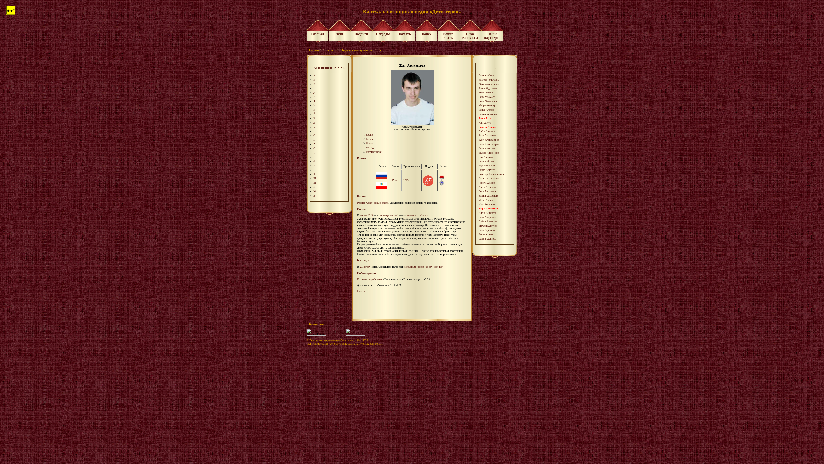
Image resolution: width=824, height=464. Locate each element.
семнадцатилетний (388, 215)
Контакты (470, 38)
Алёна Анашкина (488, 187)
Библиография (374, 151)
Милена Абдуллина (489, 79)
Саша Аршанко (487, 230)
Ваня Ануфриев (487, 217)
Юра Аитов (485, 122)
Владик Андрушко (488, 195)
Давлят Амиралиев (489, 178)
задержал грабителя (417, 215)
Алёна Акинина (487, 131)
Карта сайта (316, 323)
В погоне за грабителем (370, 279)
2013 (406, 180)
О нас (470, 34)
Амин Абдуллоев (488, 88)
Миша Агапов (486, 109)
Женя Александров (489, 139)
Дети (339, 34)
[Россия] (381, 178)
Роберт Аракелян (488, 221)
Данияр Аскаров (487, 238)
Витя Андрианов (488, 191)
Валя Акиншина (487, 135)
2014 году (365, 266)
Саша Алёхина (486, 161)
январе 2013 (366, 215)
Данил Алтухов (487, 169)
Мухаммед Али (487, 165)
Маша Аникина (487, 199)
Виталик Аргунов (488, 225)
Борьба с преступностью (357, 50)
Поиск (426, 34)
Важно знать (448, 36)
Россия (361, 202)
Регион (369, 138)
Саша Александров (489, 144)
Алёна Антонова (487, 212)
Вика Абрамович (488, 101)
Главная (317, 34)
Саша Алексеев (487, 148)
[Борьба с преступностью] (428, 185)
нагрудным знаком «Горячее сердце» (424, 266)
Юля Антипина (487, 204)
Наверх (361, 291)
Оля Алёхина (486, 157)
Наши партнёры (492, 36)
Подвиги (361, 34)
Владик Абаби (486, 75)
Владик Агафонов (488, 114)
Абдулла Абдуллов (489, 83)
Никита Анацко (487, 182)
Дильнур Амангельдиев (491, 174)
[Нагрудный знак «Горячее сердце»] (442, 185)
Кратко (369, 134)
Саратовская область (377, 202)
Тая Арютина (486, 234)
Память (405, 34)
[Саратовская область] (381, 187)
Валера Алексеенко (489, 152)
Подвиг (370, 143)
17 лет (395, 180)
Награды (383, 34)
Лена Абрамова (487, 96)
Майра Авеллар (487, 105)
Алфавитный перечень (329, 67)
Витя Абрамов (486, 92)
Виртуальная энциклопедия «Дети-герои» (331, 340)
